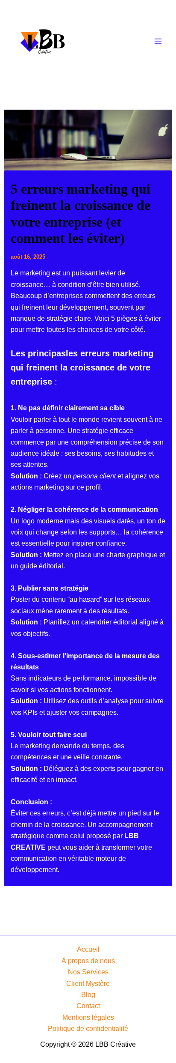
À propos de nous (88, 960)
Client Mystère (88, 983)
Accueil (88, 949)
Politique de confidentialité (88, 1028)
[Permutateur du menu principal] (158, 41)
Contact (88, 1005)
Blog (88, 994)
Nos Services (88, 972)
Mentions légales (88, 1017)
